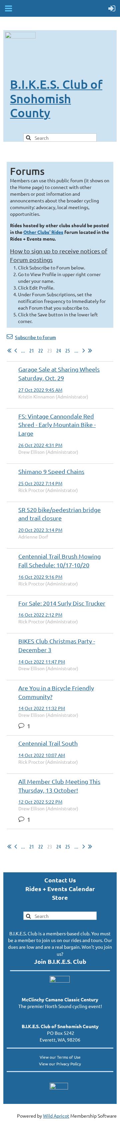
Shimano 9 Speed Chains (51, 471)
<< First (9, 351)
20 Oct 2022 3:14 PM (40, 530)
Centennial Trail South (48, 743)
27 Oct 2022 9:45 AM (40, 390)
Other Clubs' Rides (43, 232)
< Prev (16, 351)
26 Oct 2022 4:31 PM (40, 445)
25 (67, 350)
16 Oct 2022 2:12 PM (40, 615)
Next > (84, 351)
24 (58, 350)
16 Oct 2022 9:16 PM (40, 577)
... (23, 350)
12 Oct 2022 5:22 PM (40, 802)
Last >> (90, 351)
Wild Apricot (56, 1116)
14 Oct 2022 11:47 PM (41, 662)
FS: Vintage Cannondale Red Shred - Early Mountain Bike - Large (57, 425)
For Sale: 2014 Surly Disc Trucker (61, 603)
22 (40, 350)
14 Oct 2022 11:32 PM (41, 708)
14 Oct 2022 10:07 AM (41, 755)
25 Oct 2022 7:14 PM (40, 483)
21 (31, 350)
